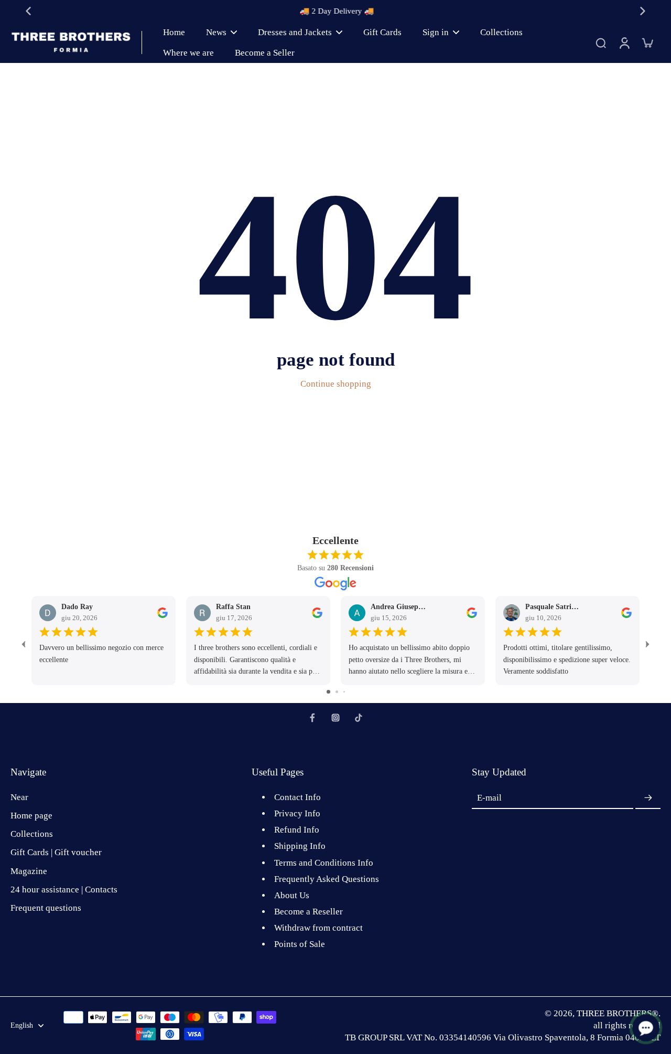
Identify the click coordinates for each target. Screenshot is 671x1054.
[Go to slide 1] (328, 692)
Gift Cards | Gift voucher (56, 852)
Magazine (28, 871)
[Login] (623, 42)
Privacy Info (297, 813)
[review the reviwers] (162, 613)
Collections (31, 834)
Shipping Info (300, 846)
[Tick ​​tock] (358, 717)
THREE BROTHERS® (617, 1013)
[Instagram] (335, 717)
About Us (291, 895)
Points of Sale (299, 944)
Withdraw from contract (318, 928)
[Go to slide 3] (344, 692)
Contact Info (297, 797)
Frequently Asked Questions (326, 879)
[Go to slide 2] (337, 691)
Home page (31, 816)
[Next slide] (642, 11)
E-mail (489, 798)
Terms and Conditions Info (323, 863)
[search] (600, 42)
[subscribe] (648, 798)
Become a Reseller (308, 912)
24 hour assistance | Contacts (63, 890)
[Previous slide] (28, 11)
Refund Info (296, 830)
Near (19, 797)
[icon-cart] (646, 42)
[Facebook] (312, 717)
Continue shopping (335, 384)
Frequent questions (45, 908)
